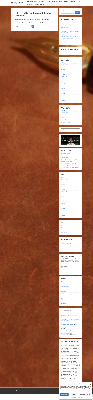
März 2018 (63, 95)
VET (62, 300)
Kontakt (66, 1)
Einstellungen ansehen (84, 394)
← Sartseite (23, 22)
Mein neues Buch (64, 330)
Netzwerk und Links (57, 1)
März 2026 (63, 62)
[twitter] (13, 390)
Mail (75, 260)
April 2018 (63, 93)
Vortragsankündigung (65, 122)
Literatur (63, 117)
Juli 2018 (63, 88)
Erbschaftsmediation (17, 2)
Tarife (79, 1)
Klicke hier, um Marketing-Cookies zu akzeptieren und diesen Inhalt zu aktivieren (70, 140)
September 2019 (64, 78)
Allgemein (63, 110)
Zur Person (42, 1)
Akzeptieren (64, 394)
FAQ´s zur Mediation (65, 288)
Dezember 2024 (64, 64)
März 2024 (63, 67)
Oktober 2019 (64, 76)
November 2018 (64, 86)
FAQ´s (48, 1)
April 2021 (63, 74)
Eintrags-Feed (64, 227)
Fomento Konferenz (65, 112)
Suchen (62, 10)
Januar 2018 (63, 100)
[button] (90, 383)
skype (78, 261)
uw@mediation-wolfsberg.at (66, 269)
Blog (62, 246)
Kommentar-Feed (64, 230)
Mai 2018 (63, 90)
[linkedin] (16, 390)
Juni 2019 (63, 81)
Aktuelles (73, 1)
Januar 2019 (63, 83)
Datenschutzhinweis (74, 397)
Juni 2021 (63, 71)
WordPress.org (64, 232)
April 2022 (63, 69)
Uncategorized (64, 119)
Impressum (80, 397)
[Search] (33, 26)
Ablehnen (73, 394)
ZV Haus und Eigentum (65, 22)
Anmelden (63, 225)
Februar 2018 (63, 98)
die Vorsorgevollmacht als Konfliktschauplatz (70, 42)
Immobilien (63, 115)
